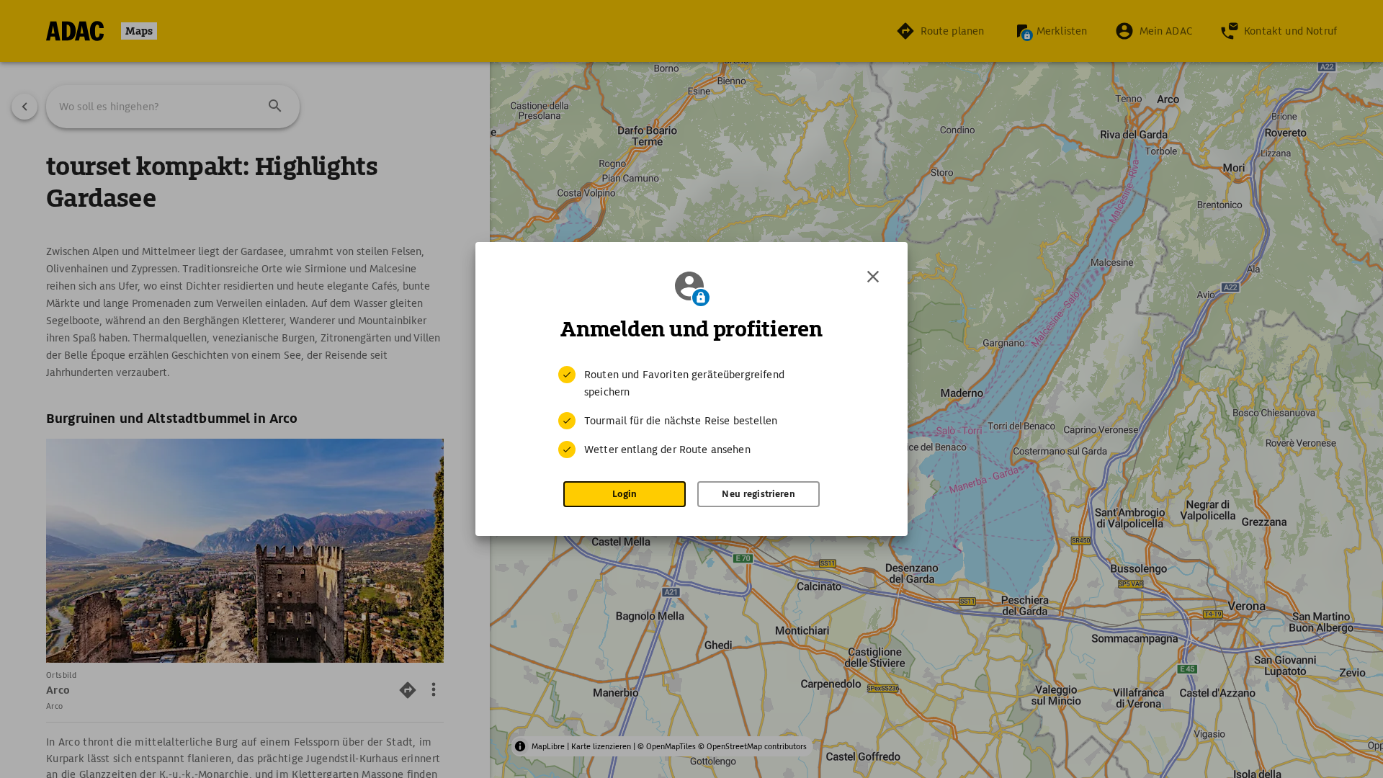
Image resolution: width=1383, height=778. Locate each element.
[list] (691, 412)
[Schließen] (873, 276)
